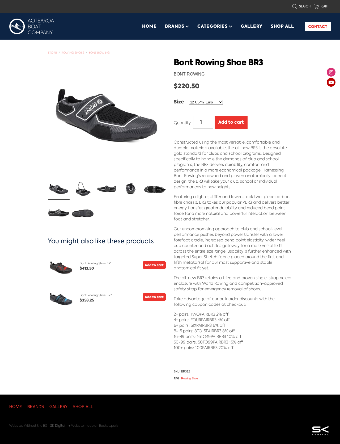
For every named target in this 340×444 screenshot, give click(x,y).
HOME (149, 26)
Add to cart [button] (231, 122)
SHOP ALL (282, 26)
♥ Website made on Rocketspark (93, 426)
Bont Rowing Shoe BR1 (95, 263)
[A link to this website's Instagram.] (331, 72)
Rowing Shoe (189, 378)
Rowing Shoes (72, 53)
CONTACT (317, 26)
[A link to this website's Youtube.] (331, 82)
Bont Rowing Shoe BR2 (96, 295)
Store (52, 53)
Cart (325, 6)
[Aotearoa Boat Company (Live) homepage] (41, 26)
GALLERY (251, 26)
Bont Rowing (99, 53)
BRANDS (175, 26)
